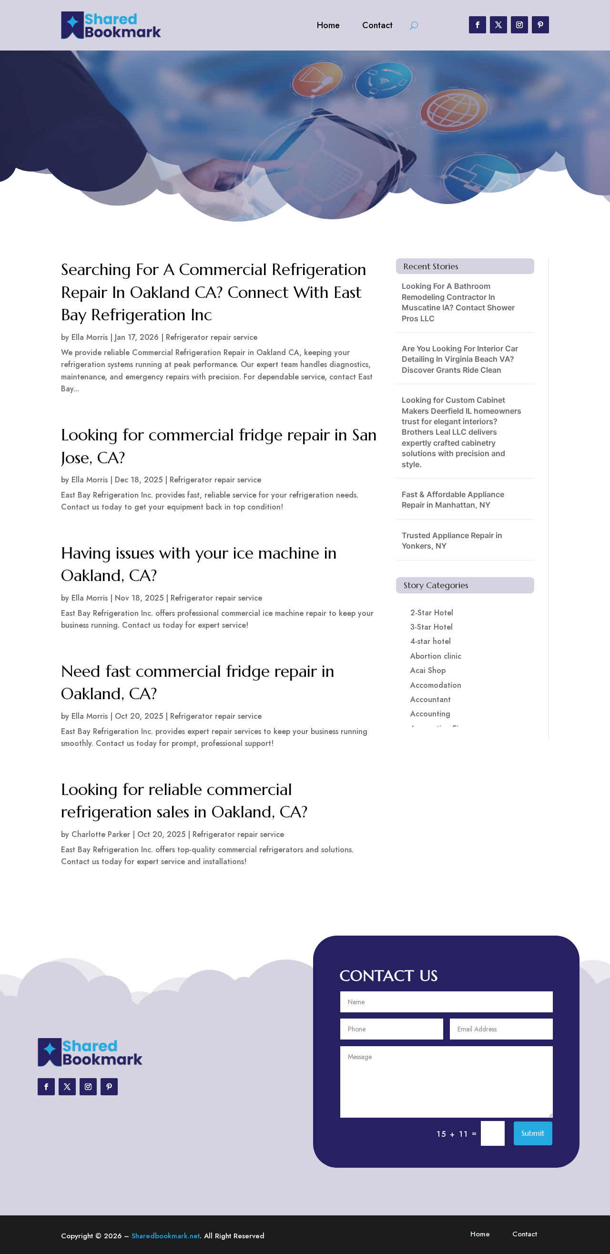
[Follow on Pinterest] (540, 24)
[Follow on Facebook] (477, 24)
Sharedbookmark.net (166, 1236)
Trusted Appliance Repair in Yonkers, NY (452, 540)
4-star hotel (430, 641)
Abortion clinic (435, 656)
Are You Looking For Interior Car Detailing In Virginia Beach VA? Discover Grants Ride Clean (460, 359)
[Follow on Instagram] (519, 24)
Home (328, 25)
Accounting (430, 713)
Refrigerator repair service (211, 337)
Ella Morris (89, 337)
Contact (377, 25)
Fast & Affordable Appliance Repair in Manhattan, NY (453, 499)
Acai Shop (428, 670)
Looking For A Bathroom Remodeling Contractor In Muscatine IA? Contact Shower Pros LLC (458, 302)
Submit (533, 1133)
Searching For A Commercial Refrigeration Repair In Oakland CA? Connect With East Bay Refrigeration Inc (213, 292)
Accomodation (435, 685)
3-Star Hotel (431, 627)
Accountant (430, 699)
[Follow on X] (498, 24)
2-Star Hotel (431, 612)
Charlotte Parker (100, 834)
